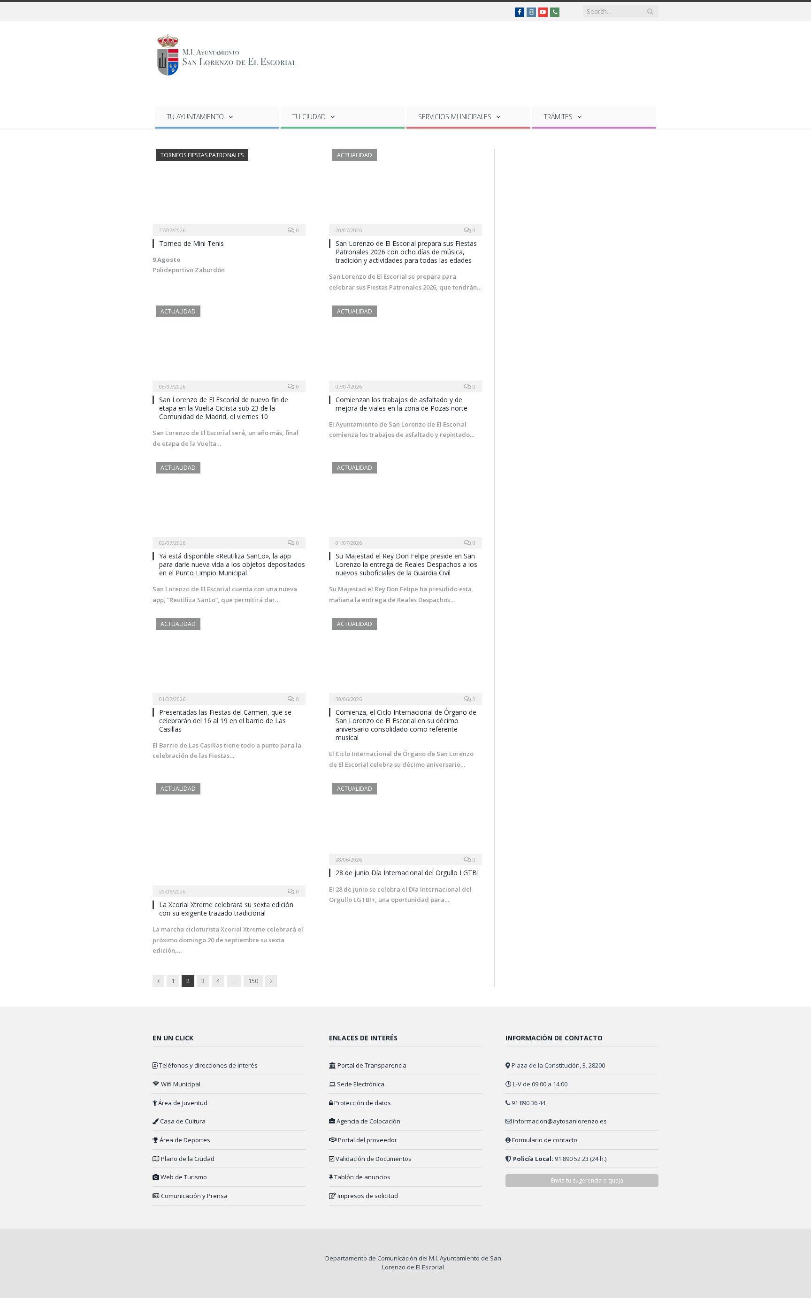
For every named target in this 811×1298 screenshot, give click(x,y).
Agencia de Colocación (367, 1121)
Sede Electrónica (360, 1084)
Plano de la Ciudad (187, 1158)
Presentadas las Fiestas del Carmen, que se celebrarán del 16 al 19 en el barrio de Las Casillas (225, 720)
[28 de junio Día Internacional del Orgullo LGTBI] (405, 821)
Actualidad (354, 155)
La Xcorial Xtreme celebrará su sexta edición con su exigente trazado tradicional (226, 908)
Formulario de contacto (544, 1140)
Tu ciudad (309, 116)
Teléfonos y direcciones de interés (208, 1065)
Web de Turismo (183, 1177)
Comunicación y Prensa (194, 1195)
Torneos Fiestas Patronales (202, 155)
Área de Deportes (184, 1140)
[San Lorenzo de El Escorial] (231, 53)
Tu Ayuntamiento (195, 116)
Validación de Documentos (373, 1158)
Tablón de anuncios (361, 1177)
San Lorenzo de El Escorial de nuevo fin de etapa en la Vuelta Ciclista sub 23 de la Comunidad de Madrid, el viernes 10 (223, 408)
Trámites (558, 116)
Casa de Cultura (182, 1121)
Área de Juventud (182, 1103)
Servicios (454, 116)
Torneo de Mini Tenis (191, 243)
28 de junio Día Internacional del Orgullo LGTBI (407, 872)
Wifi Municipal (180, 1084)
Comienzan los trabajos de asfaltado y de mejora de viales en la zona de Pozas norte (401, 403)
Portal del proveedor (367, 1140)
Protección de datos (362, 1103)
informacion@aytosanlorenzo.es (560, 1121)
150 (253, 981)
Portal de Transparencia (371, 1065)
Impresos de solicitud (367, 1195)
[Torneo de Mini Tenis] (229, 189)
